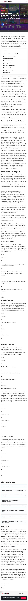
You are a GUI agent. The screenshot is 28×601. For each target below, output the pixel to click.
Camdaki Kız (12, 546)
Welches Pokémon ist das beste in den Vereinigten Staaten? (12, 495)
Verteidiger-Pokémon (8, 63)
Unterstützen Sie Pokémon (9, 65)
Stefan (6, 23)
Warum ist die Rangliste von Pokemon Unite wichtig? (12, 490)
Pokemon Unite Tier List (9, 109)
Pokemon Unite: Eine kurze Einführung (12, 53)
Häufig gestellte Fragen (9, 70)
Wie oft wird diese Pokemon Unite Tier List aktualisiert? (13, 506)
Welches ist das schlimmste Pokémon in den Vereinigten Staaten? (11, 501)
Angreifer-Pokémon (8, 60)
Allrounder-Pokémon (8, 58)
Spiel (3, 10)
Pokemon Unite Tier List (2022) (10, 56)
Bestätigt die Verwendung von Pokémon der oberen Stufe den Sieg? (12, 522)
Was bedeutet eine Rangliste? (8, 485)
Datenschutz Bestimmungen (8, 598)
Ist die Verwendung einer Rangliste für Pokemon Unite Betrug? (13, 517)
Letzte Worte (7, 72)
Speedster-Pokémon (8, 67)
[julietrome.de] (8, 1)
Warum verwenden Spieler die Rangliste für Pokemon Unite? (13, 511)
